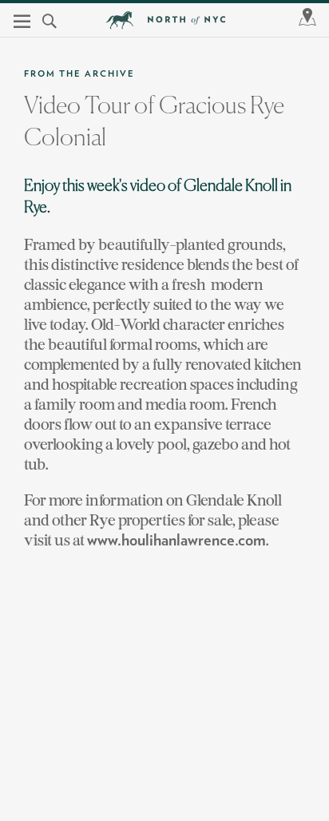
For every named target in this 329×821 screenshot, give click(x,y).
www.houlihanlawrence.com (176, 541)
